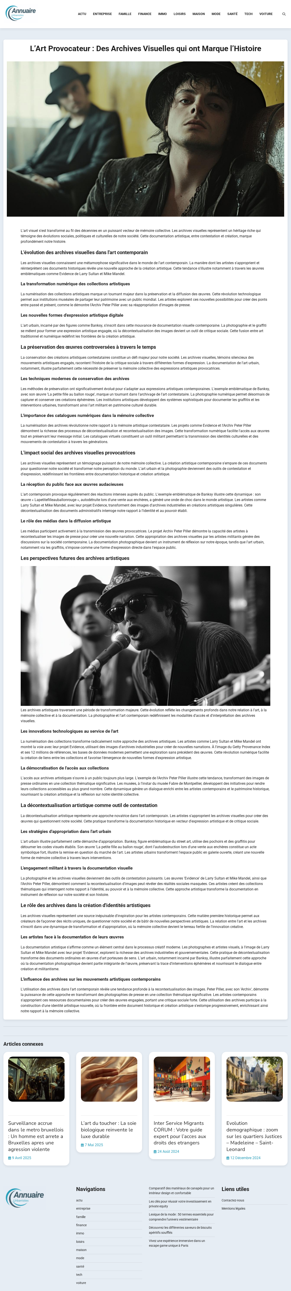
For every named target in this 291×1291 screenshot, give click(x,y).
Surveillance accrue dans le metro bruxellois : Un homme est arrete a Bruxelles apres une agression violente (36, 1136)
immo (162, 14)
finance (144, 14)
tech (248, 14)
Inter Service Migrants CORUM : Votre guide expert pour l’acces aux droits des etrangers (180, 1133)
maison (199, 14)
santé (232, 14)
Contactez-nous (233, 1200)
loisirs (180, 14)
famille (125, 14)
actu (82, 14)
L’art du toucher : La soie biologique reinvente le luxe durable (108, 1130)
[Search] (284, 14)
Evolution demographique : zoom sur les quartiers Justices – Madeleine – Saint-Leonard (254, 1136)
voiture (266, 14)
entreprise (102, 14)
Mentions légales (233, 1208)
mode (216, 14)
